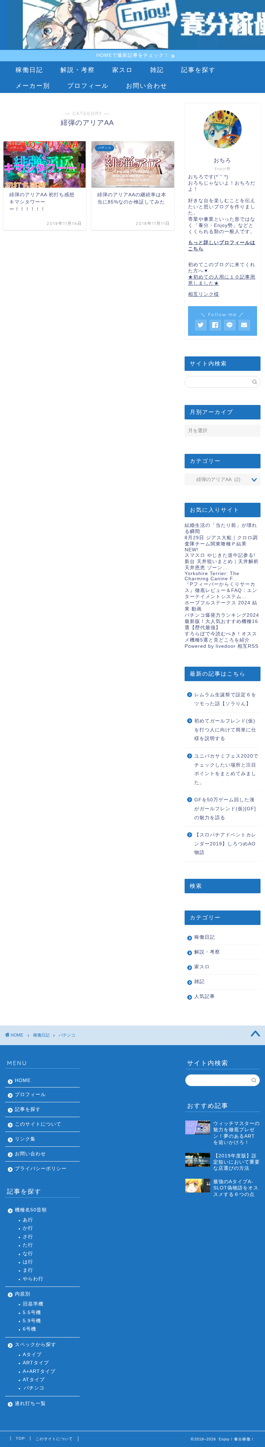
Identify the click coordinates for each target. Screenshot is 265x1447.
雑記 (157, 70)
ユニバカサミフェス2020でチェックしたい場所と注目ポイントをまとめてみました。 (226, 769)
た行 (28, 1245)
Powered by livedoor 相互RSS (221, 646)
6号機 (29, 1329)
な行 (28, 1253)
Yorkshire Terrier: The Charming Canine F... (212, 576)
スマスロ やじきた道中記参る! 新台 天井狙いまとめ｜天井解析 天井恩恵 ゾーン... (222, 561)
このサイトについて (38, 1124)
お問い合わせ (146, 86)
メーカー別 (33, 86)
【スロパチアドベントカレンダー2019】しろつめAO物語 (225, 843)
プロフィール (88, 86)
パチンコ (34, 1388)
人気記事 (204, 996)
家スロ (122, 70)
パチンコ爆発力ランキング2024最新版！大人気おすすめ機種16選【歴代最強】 (222, 621)
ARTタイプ (36, 1362)
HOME (23, 1080)
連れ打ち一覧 (30, 1403)
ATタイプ (34, 1379)
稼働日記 (29, 70)
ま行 (28, 1270)
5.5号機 (32, 1312)
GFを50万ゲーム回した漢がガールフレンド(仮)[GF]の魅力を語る (225, 808)
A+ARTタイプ (39, 1371)
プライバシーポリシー (41, 1168)
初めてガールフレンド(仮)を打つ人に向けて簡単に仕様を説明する (225, 729)
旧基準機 (33, 1304)
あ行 (28, 1219)
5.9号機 (32, 1320)
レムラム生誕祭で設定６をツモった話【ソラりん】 (225, 699)
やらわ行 (33, 1278)
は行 (28, 1261)
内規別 (22, 1294)
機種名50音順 (31, 1209)
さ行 (28, 1236)
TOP (20, 1438)
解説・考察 (77, 70)
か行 (28, 1228)
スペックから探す (35, 1344)
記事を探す (198, 70)
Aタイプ (32, 1354)
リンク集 (25, 1139)
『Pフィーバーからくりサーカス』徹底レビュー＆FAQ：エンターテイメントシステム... (221, 590)
